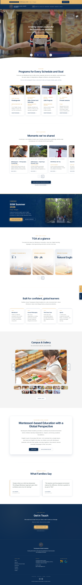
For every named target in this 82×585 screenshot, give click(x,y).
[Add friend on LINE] (42, 579)
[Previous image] (13, 367)
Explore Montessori (46, 449)
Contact (61, 6)
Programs (52, 6)
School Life (41, 6)
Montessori (47, 6)
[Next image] (42, 278)
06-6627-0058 (38, 565)
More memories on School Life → (41, 182)
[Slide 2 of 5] (38, 55)
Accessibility (48, 576)
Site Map (44, 576)
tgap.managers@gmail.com (40, 566)
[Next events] (42, 176)
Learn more (33, 449)
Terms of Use (39, 576)
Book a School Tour (41, 36)
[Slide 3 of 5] (41, 55)
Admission (57, 6)
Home (33, 6)
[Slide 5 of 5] (47, 55)
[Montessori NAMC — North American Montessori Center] (61, 561)
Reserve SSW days (29, 219)
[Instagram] (40, 579)
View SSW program (16, 219)
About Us (37, 6)
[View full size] (41, 367)
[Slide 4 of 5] (44, 55)
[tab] (17, 388)
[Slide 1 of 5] (35, 55)
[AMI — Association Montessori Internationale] (65, 561)
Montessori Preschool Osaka (20, 563)
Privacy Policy (34, 576)
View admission (41, 530)
